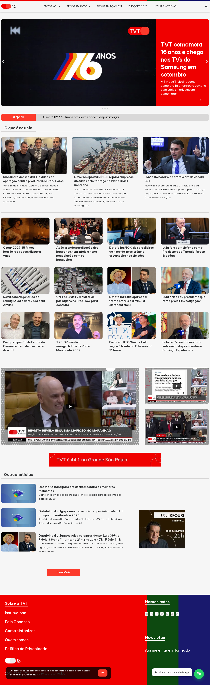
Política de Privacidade (26, 649)
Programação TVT (109, 6)
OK (102, 673)
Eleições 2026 (138, 6)
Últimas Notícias (165, 6)
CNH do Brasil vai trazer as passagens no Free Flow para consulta (77, 301)
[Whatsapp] (151, 614)
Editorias (50, 6)
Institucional (16, 613)
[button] (206, 5)
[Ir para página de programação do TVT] (105, 465)
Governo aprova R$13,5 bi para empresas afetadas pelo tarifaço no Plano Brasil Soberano (104, 181)
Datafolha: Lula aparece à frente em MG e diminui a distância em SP (128, 301)
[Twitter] (162, 614)
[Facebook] (167, 614)
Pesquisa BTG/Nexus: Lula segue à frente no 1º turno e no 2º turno (130, 346)
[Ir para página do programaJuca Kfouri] (162, 547)
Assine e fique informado (167, 650)
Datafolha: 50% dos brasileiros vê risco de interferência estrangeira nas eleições (131, 251)
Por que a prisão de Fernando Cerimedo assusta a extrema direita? (24, 346)
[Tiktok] (172, 614)
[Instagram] (156, 614)
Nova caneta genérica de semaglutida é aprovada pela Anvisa (24, 301)
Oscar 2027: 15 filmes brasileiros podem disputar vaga (22, 251)
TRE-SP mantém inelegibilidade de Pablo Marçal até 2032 (73, 346)
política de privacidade (22, 675)
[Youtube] (146, 614)
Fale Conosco (17, 622)
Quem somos (17, 640)
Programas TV (77, 6)
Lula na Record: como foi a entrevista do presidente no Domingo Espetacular (182, 346)
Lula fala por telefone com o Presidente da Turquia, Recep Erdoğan (183, 251)
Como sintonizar (20, 631)
